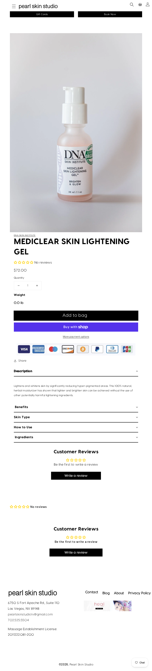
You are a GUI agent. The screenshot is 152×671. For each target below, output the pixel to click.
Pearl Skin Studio (81, 664)
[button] (12, 6)
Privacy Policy (139, 593)
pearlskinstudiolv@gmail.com (30, 614)
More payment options (76, 336)
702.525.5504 (18, 620)
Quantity (19, 278)
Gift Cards (42, 14)
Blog (106, 593)
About (119, 593)
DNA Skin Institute (24, 235)
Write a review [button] (76, 475)
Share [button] (22, 360)
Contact (91, 592)
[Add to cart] (76, 315)
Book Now (110, 14)
